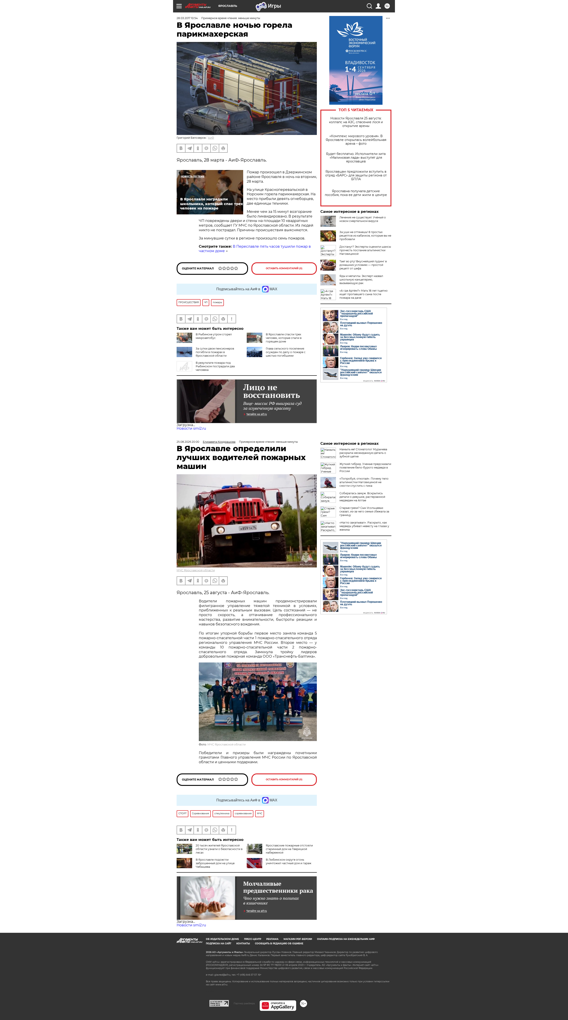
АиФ (211, 137)
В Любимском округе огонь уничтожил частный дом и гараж (288, 861)
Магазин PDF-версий (298, 939)
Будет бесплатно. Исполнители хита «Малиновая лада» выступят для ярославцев (356, 157)
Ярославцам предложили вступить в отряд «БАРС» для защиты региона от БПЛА (356, 175)
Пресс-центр (252, 939)
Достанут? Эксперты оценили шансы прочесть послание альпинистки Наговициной (365, 250)
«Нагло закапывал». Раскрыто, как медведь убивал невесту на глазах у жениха (364, 526)
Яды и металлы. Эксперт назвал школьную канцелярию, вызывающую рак (361, 279)
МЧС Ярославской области (196, 570)
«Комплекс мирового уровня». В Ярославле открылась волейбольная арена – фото (356, 140)
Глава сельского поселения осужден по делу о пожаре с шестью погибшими (286, 352)
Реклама (272, 939)
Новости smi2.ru (191, 428)
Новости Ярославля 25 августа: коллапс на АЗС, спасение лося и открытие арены (356, 122)
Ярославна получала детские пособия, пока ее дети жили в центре (356, 193)
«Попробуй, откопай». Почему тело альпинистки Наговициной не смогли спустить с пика (364, 482)
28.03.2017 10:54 (187, 18)
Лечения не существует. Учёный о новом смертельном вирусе (362, 219)
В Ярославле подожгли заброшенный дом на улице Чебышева (215, 863)
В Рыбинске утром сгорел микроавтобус (214, 336)
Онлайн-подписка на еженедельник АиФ (346, 939)
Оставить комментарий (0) (284, 268)
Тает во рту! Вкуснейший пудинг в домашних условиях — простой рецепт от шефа (363, 265)
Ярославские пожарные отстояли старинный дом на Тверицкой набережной (289, 849)
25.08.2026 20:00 (188, 441)
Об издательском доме (222, 939)
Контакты (243, 943)
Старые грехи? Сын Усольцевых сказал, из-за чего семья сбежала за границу (364, 511)
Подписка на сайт (218, 943)
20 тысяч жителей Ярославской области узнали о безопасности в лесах (219, 849)
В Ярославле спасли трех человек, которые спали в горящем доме (284, 338)
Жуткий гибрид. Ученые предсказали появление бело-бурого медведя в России (365, 467)
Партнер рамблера (244, 1003)
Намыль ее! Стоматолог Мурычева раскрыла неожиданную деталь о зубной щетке (363, 453)
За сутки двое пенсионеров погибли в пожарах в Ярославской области (215, 352)
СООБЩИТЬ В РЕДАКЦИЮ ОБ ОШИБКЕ (279, 943)
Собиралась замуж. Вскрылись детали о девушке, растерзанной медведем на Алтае (362, 497)
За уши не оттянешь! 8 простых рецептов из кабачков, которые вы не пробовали (365, 235)
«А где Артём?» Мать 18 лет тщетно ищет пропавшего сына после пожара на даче (363, 294)
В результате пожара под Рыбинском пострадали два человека (215, 366)
